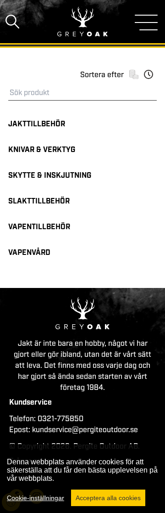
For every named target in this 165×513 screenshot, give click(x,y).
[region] (82, 478)
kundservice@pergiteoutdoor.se (85, 430)
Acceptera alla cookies (108, 498)
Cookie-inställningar (35, 498)
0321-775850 (60, 419)
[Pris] (133, 74)
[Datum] (148, 74)
